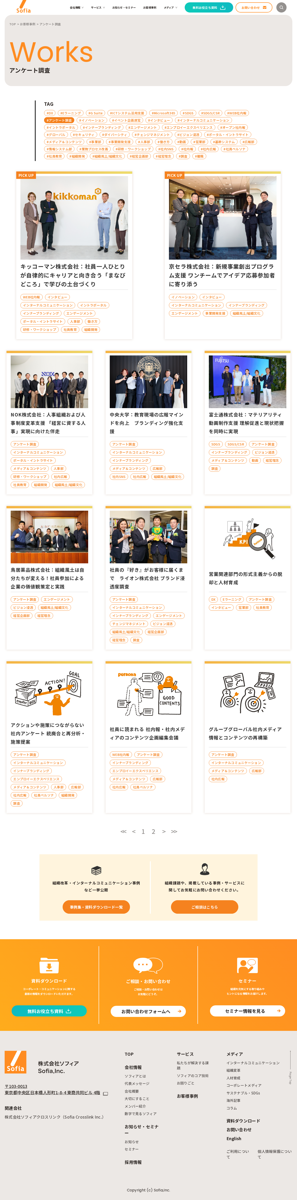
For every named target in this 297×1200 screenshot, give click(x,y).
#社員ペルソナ (234, 149)
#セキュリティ (84, 134)
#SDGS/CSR (210, 113)
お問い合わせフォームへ (145, 1011)
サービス (96, 7)
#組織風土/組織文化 (107, 156)
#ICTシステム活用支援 (127, 113)
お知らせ (132, 1141)
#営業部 (199, 141)
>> (174, 831)
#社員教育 (54, 156)
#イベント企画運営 (126, 120)
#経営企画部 (139, 156)
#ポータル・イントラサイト (228, 134)
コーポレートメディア (244, 1085)
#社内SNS (166, 149)
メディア (169, 7)
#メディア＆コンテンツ (64, 141)
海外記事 (233, 1100)
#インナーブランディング (102, 127)
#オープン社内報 (232, 127)
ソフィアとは (135, 1076)
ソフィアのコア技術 (193, 1075)
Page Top (290, 1078)
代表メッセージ (137, 1083)
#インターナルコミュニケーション (203, 120)
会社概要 (132, 1091)
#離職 (199, 156)
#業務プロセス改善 (93, 149)
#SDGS (188, 113)
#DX (50, 113)
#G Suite (95, 113)
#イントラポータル (61, 127)
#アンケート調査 (59, 120)
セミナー (132, 1149)
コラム (231, 1108)
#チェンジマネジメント (152, 134)
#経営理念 (163, 156)
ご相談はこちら (204, 907)
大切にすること (137, 1098)
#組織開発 (77, 156)
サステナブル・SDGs (243, 1092)
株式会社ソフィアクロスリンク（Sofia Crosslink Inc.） (55, 1117)
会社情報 (75, 7)
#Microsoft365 (163, 113)
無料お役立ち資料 (45, 1011)
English (234, 1138)
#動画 (181, 141)
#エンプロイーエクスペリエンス (189, 127)
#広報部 (248, 141)
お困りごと (185, 1083)
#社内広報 (208, 149)
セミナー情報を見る (245, 1011)
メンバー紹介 (135, 1106)
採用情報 (133, 1162)
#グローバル (56, 134)
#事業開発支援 (120, 141)
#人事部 (144, 141)
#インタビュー (159, 120)
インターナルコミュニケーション (253, 1062)
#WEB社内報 (236, 113)
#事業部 (95, 141)
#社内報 (187, 149)
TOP (129, 1054)
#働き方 (164, 141)
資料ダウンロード (243, 1121)
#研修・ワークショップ (133, 149)
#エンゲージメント (142, 127)
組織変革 (233, 1070)
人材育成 (233, 1077)
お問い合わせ (239, 1129)
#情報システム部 (59, 149)
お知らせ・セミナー (124, 7)
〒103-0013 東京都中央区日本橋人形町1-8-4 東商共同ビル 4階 (52, 1089)
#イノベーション (91, 120)
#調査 (183, 156)
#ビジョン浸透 (188, 134)
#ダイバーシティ (114, 134)
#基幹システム (224, 141)
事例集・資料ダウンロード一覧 (96, 907)
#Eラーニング (70, 113)
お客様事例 (149, 7)
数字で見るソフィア (141, 1113)
